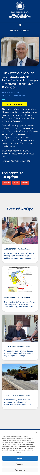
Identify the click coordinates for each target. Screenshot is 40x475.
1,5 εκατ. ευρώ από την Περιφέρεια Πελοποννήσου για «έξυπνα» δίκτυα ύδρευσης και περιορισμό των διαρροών (19, 354)
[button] (37, 432)
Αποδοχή (20, 458)
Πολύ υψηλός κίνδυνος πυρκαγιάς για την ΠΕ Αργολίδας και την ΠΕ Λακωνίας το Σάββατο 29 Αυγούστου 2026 (19, 305)
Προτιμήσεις (20, 470)
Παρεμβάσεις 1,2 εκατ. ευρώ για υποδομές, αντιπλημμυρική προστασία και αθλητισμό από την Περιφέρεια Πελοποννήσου (18, 403)
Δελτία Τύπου (19, 95)
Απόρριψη (20, 464)
